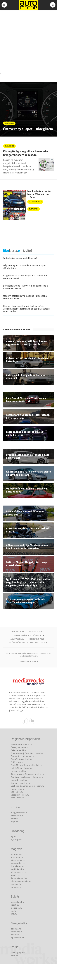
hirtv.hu (14, 818)
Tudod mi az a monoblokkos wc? (20, 258)
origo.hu (15, 821)
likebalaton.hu (17, 866)
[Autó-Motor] (28, 5)
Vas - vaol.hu (17, 792)
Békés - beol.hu (18, 750)
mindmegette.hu (18, 872)
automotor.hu (17, 857)
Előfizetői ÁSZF (17, 643)
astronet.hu (16, 854)
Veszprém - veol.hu (20, 795)
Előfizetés (33, 209)
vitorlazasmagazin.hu (21, 881)
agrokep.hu (16, 839)
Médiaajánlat (36, 632)
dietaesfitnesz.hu (19, 878)
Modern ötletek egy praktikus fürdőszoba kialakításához (25, 297)
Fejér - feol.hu (17, 762)
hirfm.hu (15, 955)
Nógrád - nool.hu (19, 780)
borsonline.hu (17, 902)
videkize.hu (16, 884)
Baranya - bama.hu (20, 747)
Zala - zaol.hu (17, 797)
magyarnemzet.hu (19, 812)
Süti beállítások (39, 643)
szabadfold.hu (17, 815)
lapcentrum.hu (17, 937)
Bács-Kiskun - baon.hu (21, 744)
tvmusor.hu (16, 887)
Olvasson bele (35, 202)
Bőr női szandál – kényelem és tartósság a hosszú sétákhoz (25, 287)
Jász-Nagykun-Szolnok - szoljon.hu (27, 774)
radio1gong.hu (18, 952)
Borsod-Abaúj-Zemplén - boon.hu (27, 753)
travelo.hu (15, 875)
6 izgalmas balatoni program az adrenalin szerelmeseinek (25, 277)
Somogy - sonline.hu (20, 783)
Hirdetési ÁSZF (36, 639)
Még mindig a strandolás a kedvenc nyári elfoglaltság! (24, 267)
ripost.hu (15, 905)
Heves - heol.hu (18, 771)
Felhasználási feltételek (27, 635)
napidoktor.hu (17, 869)
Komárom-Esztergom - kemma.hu (27, 777)
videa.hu (15, 934)
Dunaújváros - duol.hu (21, 759)
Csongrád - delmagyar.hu (23, 756)
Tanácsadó (9, 146)
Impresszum (18, 632)
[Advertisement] (28, 41)
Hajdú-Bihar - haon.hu (21, 768)
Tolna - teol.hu (17, 789)
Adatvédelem (17, 639)
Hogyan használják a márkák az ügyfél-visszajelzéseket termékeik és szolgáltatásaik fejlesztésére (26, 309)
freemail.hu (16, 929)
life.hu (13, 911)
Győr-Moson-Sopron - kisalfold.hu (27, 765)
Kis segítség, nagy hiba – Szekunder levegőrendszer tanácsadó (25, 153)
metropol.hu (16, 908)
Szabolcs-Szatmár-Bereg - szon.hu (27, 786)
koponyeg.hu (17, 931)
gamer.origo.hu (18, 863)
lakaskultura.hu (18, 860)
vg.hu (13, 836)
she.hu (14, 914)
